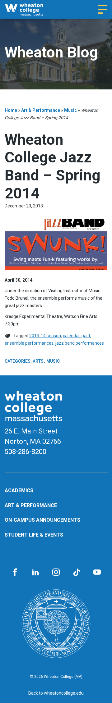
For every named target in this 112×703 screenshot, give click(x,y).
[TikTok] (76, 573)
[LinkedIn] (35, 573)
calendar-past (76, 335)
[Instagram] (56, 573)
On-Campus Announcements (42, 520)
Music (70, 110)
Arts (38, 361)
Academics (19, 490)
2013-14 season (45, 335)
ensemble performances (29, 343)
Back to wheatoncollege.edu (56, 693)
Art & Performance (40, 110)
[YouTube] (97, 573)
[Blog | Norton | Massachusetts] (29, 9)
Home (11, 110)
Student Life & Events (34, 535)
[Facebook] (15, 573)
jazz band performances (79, 343)
